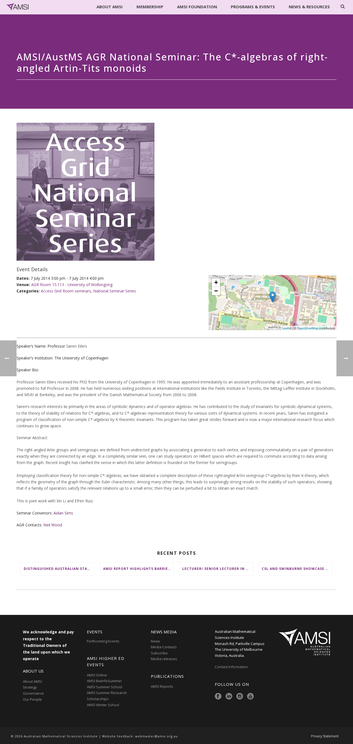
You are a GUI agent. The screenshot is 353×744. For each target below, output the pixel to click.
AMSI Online (97, 675)
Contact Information (232, 666)
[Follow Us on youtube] (250, 696)
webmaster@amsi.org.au (156, 736)
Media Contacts (164, 646)
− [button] (216, 290)
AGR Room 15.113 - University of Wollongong (72, 284)
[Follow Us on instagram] (239, 696)
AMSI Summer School (104, 686)
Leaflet (287, 328)
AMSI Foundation (197, 6)
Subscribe (159, 652)
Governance (33, 693)
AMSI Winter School (103, 704)
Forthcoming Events (103, 641)
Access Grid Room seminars (66, 291)
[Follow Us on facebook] (218, 696)
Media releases (164, 658)
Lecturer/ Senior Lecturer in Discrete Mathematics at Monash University (217, 568)
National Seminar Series (114, 291)
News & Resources (309, 6)
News (155, 641)
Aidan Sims (63, 513)
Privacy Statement (325, 736)
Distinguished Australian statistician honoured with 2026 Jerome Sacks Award (59, 568)
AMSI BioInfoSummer (104, 680)
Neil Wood (52, 524)
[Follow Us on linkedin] (229, 696)
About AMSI (110, 6)
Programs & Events (253, 6)
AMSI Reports (162, 686)
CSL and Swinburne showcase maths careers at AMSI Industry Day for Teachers (297, 568)
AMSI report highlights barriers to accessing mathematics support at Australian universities (138, 568)
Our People (32, 699)
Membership (150, 6)
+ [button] (216, 282)
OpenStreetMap (307, 328)
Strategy (30, 687)
